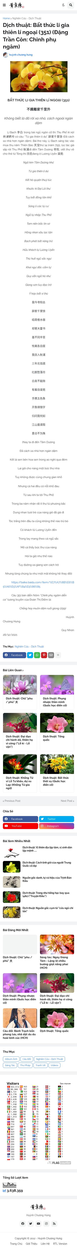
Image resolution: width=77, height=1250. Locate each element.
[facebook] (23, 1224)
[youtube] (38, 1224)
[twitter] (31, 1224)
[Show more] (58, 655)
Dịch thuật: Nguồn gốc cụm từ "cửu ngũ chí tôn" (48, 910)
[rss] (54, 1224)
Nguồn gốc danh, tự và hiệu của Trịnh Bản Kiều (47, 879)
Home (6, 18)
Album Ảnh (11, 1059)
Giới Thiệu (31, 1243)
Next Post (66, 800)
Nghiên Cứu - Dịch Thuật (26, 18)
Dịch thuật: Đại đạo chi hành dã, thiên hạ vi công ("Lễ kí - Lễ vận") (19, 742)
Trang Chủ (16, 1243)
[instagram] (46, 1224)
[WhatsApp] (37, 655)
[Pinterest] (44, 655)
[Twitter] (30, 655)
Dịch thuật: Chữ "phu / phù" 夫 (19, 700)
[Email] (51, 655)
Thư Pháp (25, 1065)
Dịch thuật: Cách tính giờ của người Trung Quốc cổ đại (47, 864)
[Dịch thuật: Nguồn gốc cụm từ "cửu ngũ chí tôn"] (11, 912)
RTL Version (60, 1243)
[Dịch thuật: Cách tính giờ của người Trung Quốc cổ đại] (11, 867)
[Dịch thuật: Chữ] (20, 685)
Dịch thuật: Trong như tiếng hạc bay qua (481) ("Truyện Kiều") (46, 894)
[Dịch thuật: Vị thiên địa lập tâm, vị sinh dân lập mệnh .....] (11, 851)
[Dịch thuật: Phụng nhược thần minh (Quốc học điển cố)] (57, 685)
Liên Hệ (45, 1243)
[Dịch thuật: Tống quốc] (57, 723)
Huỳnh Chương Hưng (50, 1238)
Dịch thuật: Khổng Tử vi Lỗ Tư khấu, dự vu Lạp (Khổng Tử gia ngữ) (19, 783)
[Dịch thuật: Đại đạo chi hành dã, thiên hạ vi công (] (20, 723)
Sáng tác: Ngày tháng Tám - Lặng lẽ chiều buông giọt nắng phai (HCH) (54, 962)
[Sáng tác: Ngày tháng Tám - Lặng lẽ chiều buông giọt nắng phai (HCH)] (57, 944)
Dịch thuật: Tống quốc (53, 738)
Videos (54, 1065)
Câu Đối (27, 1059)
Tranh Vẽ (40, 1065)
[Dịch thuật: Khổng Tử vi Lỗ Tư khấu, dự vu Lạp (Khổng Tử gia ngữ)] (20, 764)
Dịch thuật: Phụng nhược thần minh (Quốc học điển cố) (55, 702)
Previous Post (12, 800)
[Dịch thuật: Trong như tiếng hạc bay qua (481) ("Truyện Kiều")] (11, 897)
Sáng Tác (10, 1065)
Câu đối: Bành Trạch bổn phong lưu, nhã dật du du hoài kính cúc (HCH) (19, 1034)
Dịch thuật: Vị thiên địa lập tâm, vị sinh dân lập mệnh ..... (47, 849)
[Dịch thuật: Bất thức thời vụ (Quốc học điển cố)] (57, 764)
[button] (4, 5)
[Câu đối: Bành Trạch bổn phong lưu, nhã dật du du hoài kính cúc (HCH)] (20, 1018)
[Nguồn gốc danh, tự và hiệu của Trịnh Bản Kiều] (11, 882)
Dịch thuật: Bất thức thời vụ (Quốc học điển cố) (56, 781)
